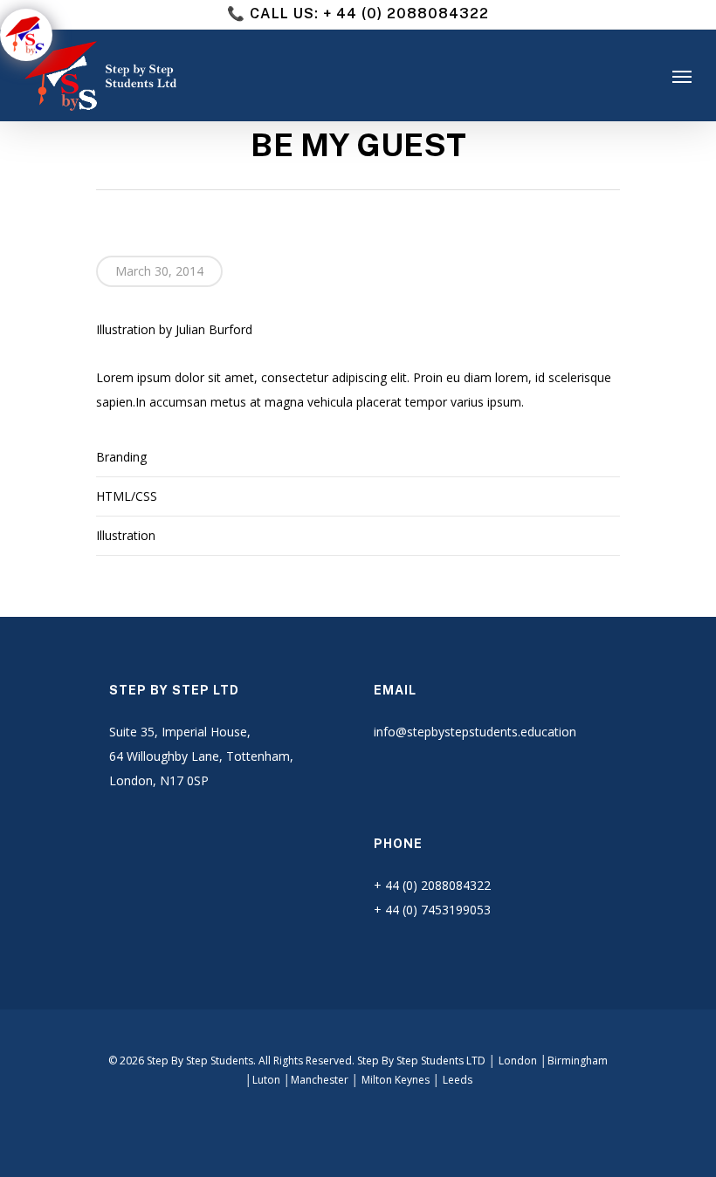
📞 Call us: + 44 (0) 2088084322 (358, 13)
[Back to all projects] (106, 148)
